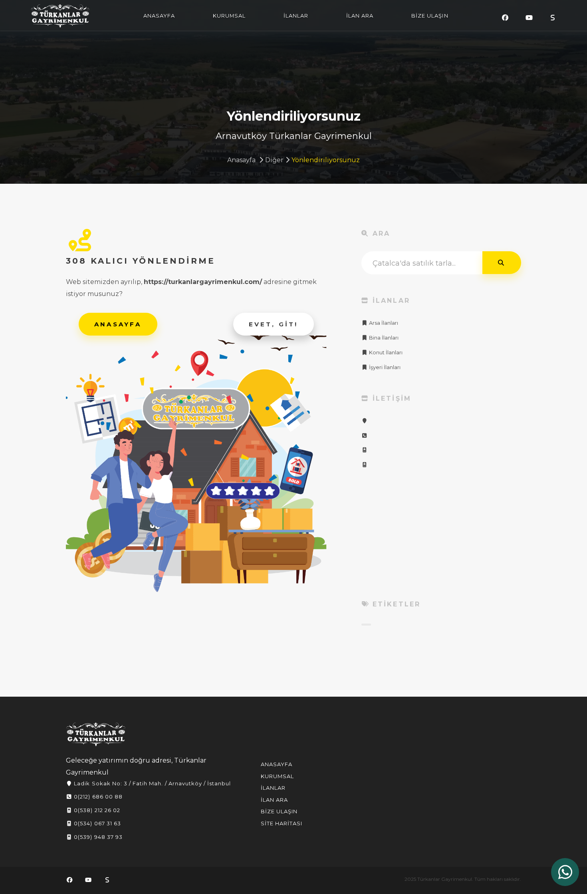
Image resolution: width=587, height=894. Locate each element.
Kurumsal (277, 776)
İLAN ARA (359, 15)
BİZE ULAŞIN (429, 15)
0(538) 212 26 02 (96, 810)
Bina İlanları (383, 338)
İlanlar (273, 788)
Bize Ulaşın (279, 811)
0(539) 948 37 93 (97, 837)
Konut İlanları (385, 353)
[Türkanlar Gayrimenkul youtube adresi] (529, 18)
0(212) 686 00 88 (97, 796)
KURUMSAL (229, 15)
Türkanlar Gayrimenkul (60, 16)
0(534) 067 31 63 (96, 823)
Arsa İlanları (383, 323)
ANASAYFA (159, 15)
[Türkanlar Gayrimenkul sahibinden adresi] (553, 18)
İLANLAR (296, 15)
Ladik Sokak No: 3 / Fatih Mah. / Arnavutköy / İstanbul (151, 783)
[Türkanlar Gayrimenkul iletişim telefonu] (364, 436)
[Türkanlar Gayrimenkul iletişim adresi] (364, 421)
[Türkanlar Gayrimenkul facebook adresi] (505, 18)
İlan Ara (274, 800)
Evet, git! (273, 324)
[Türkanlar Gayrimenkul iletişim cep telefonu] (364, 450)
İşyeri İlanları (384, 367)
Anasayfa (241, 160)
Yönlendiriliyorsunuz (326, 160)
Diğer (274, 160)
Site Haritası (282, 823)
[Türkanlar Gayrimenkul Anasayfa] (96, 734)
